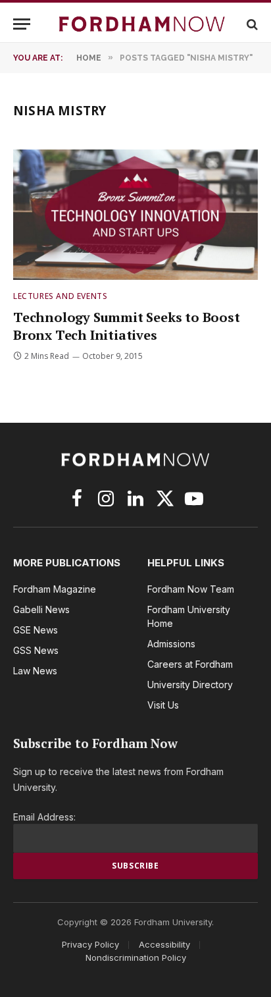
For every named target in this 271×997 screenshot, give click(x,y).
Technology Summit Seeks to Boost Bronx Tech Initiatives (126, 326)
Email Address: (44, 816)
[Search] (251, 24)
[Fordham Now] (142, 24)
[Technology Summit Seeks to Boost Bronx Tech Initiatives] (135, 214)
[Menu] (21, 24)
